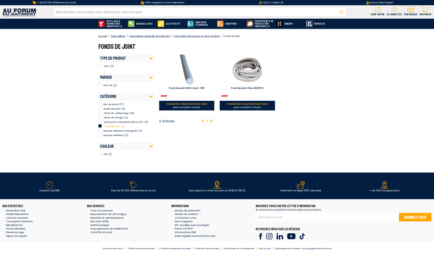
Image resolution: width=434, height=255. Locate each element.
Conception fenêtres (19, 221)
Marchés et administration (107, 218)
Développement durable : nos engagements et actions (303, 248)
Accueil (102, 36)
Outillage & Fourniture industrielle (114, 24)
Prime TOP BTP (184, 228)
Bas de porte (110, 104)
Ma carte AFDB (99, 221)
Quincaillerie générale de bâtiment (149, 36)
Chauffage (231, 23)
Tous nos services (101, 210)
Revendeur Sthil (15, 210)
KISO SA (100, 85)
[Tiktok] (302, 236)
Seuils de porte (112, 108)
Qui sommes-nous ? (113, 248)
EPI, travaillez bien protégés (192, 225)
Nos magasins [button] (184, 221)
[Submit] (341, 12)
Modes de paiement (188, 210)
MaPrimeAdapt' (100, 225)
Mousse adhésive (113, 135)
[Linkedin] (280, 236)
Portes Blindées (15, 228)
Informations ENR (185, 232)
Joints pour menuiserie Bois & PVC (123, 122)
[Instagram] (269, 236)
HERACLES (319, 23)
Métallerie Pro (14, 225)
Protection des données (207, 248)
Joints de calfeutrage (116, 113)
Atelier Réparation (17, 214)
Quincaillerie (144, 23)
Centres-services (17, 218)
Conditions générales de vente (175, 248)
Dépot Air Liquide (16, 236)
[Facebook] (260, 236)
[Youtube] (291, 236)
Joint (100, 65)
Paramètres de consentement (239, 248)
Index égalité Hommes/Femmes (195, 236)
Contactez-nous (185, 218)
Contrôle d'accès (101, 232)
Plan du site (265, 248)
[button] (394, 12)
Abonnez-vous (415, 217)
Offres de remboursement (141, 248)
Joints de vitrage (113, 117)
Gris (100, 153)
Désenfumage (15, 232)
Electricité (173, 23)
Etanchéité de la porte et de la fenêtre (197, 36)
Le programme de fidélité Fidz (109, 228)
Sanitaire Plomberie (201, 24)
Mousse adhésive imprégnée (120, 131)
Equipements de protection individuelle (264, 24)
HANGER (288, 23)
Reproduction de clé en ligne (108, 214)
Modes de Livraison (187, 214)
